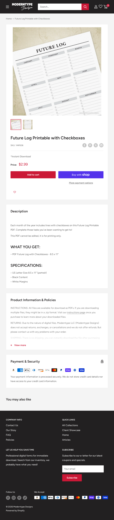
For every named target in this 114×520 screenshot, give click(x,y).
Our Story (11, 430)
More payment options (81, 182)
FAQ (8, 435)
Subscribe (72, 477)
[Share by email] (101, 145)
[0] (105, 7)
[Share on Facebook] (84, 145)
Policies (10, 439)
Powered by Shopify (15, 510)
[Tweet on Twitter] (96, 145)
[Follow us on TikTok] (25, 498)
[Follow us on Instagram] (14, 498)
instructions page (76, 312)
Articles (66, 439)
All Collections (70, 425)
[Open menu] (7, 7)
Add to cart (33, 174)
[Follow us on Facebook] (8, 498)
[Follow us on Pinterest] (19, 498)
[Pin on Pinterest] (90, 145)
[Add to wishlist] (15, 192)
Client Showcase (71, 430)
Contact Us (12, 425)
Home (9, 18)
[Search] (85, 7)
